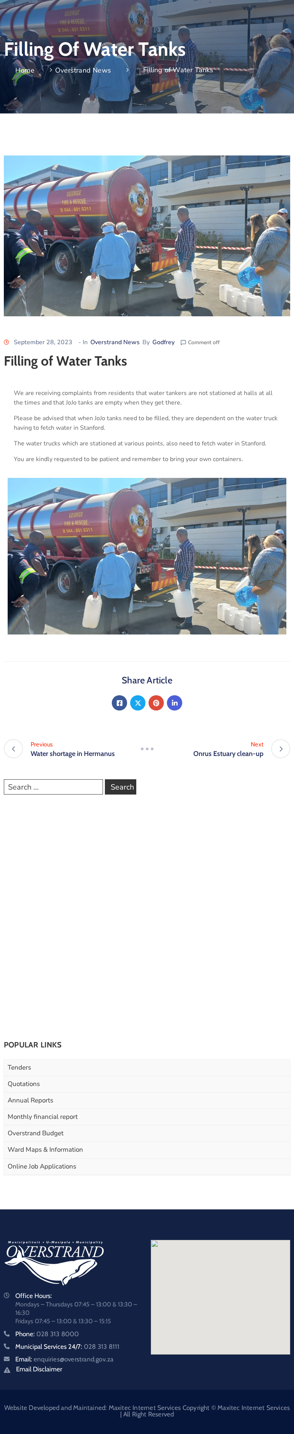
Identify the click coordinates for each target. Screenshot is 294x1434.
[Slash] (147, 748)
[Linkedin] (174, 703)
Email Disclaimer (39, 1369)
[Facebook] (119, 703)
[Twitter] (137, 703)
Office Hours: (33, 1296)
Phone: (47, 1334)
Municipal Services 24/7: (67, 1346)
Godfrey (163, 342)
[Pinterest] (156, 703)
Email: (64, 1359)
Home (24, 70)
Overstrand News (83, 70)
